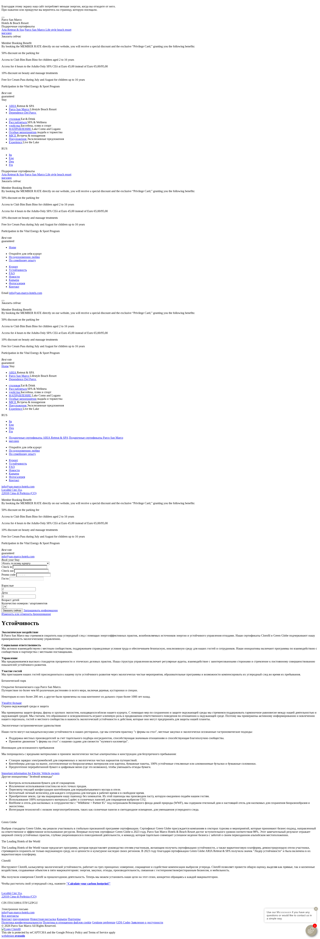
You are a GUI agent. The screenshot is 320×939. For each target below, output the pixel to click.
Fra (11, 164)
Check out (7, 570)
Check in (6, 566)
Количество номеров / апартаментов (24, 603)
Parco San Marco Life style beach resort (48, 29)
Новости (14, 276)
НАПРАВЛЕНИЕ (20, 128)
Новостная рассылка (43, 919)
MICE (13, 135)
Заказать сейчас (11, 36)
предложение (21, 919)
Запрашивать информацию (41, 610)
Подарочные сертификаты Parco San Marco (96, 437)
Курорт (13, 266)
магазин (6, 33)
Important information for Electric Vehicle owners (30, 773)
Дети (4, 592)
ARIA (13, 106)
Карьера (14, 280)
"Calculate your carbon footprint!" (88, 883)
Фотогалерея (17, 283)
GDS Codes (123, 922)
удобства (15, 125)
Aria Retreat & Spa (12, 29)
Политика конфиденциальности (21, 922)
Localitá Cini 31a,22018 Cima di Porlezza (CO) (18, 491)
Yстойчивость (18, 270)
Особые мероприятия (23, 132)
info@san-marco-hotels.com (25, 292)
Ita (10, 154)
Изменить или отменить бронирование (26, 614)
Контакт (14, 286)
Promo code (8, 574)
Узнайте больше (11, 702)
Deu (11, 161)
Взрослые (7, 585)
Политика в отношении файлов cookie (67, 922)
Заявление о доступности (147, 922)
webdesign (13, 935)
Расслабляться (18, 122)
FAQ (12, 273)
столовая (15, 118)
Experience (16, 142)
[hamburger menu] (2, 17)
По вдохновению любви (24, 257)
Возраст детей (10, 600)
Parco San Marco (19, 109)
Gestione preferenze (103, 922)
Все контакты (10, 915)
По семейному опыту (22, 260)
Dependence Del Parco (23, 112)
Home (12, 247)
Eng (11, 158)
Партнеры (74, 919)
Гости (5, 578)
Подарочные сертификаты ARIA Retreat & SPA (38, 437)
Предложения (18, 138)
